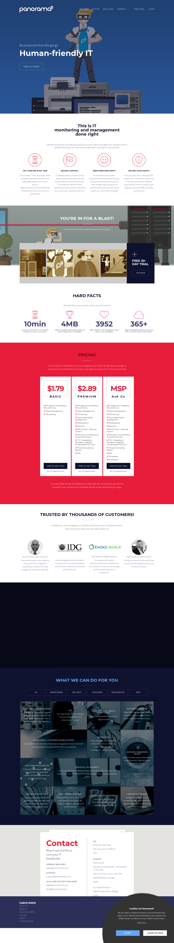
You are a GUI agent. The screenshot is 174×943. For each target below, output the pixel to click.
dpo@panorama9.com (56, 889)
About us (24, 906)
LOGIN (151, 9)
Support (23, 909)
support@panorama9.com (58, 876)
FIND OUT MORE (31, 66)
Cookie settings (26, 921)
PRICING (83, 9)
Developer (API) (27, 912)
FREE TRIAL (139, 9)
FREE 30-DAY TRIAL (56, 466)
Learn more (141, 923)
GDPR (22, 918)
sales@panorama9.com (57, 868)
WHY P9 (95, 9)
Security (23, 915)
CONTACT (121, 9)
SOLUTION (108, 9)
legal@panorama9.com (57, 885)
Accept (127, 933)
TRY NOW (140, 273)
